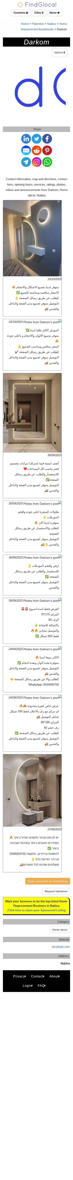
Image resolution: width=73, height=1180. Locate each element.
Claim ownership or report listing (48, 881)
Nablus (51, 23)
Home (53, 12)
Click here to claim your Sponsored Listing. (36, 910)
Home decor (60, 929)
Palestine (38, 23)
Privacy (19, 976)
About (54, 976)
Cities (38, 12)
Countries (19, 12)
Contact (37, 976)
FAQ (41, 985)
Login (27, 985)
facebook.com (61, 946)
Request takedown (56, 891)
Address (59, 52)
